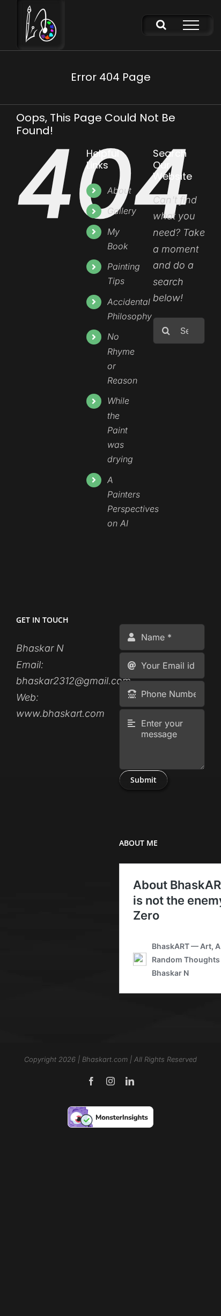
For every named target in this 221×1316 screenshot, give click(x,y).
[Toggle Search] (161, 24)
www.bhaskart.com (60, 713)
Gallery (121, 210)
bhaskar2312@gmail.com (73, 680)
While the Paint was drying (120, 429)
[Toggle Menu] (191, 25)
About (119, 190)
